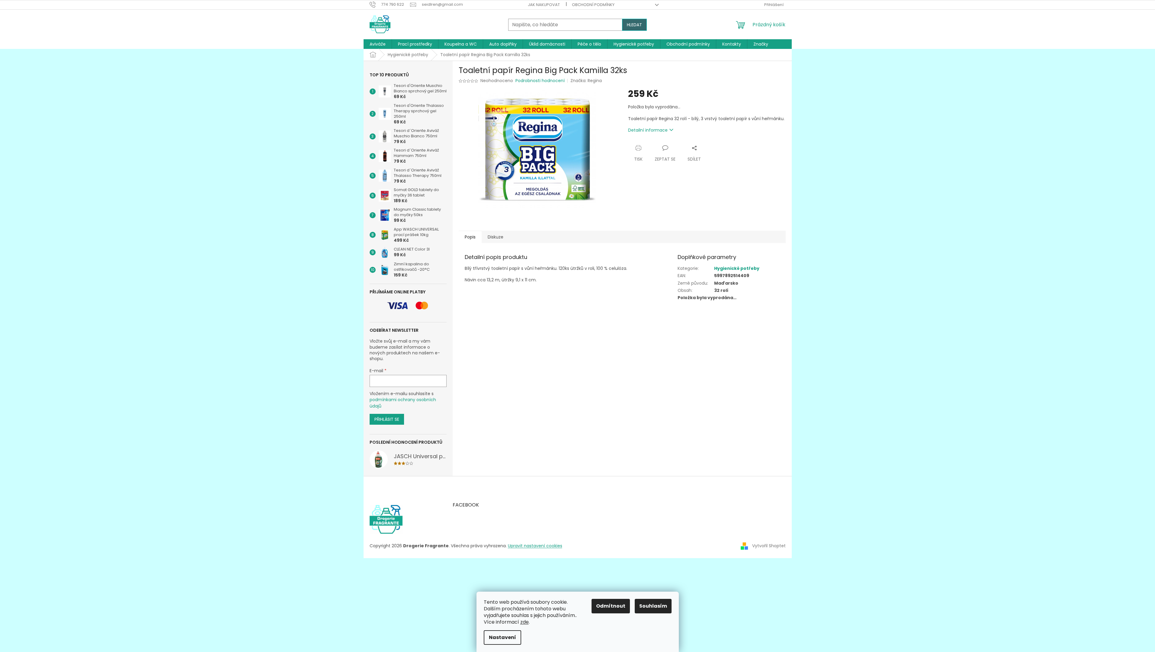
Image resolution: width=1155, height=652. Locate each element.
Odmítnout (610, 605)
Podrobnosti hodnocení (540, 81)
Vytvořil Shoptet (769, 546)
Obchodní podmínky (593, 5)
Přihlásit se (386, 419)
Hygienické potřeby (736, 268)
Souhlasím (653, 605)
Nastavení (502, 637)
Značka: (586, 81)
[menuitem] (378, 44)
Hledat (634, 25)
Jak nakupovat (544, 5)
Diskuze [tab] (495, 237)
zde (524, 621)
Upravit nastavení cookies (535, 546)
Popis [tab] (470, 237)
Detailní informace (648, 130)
